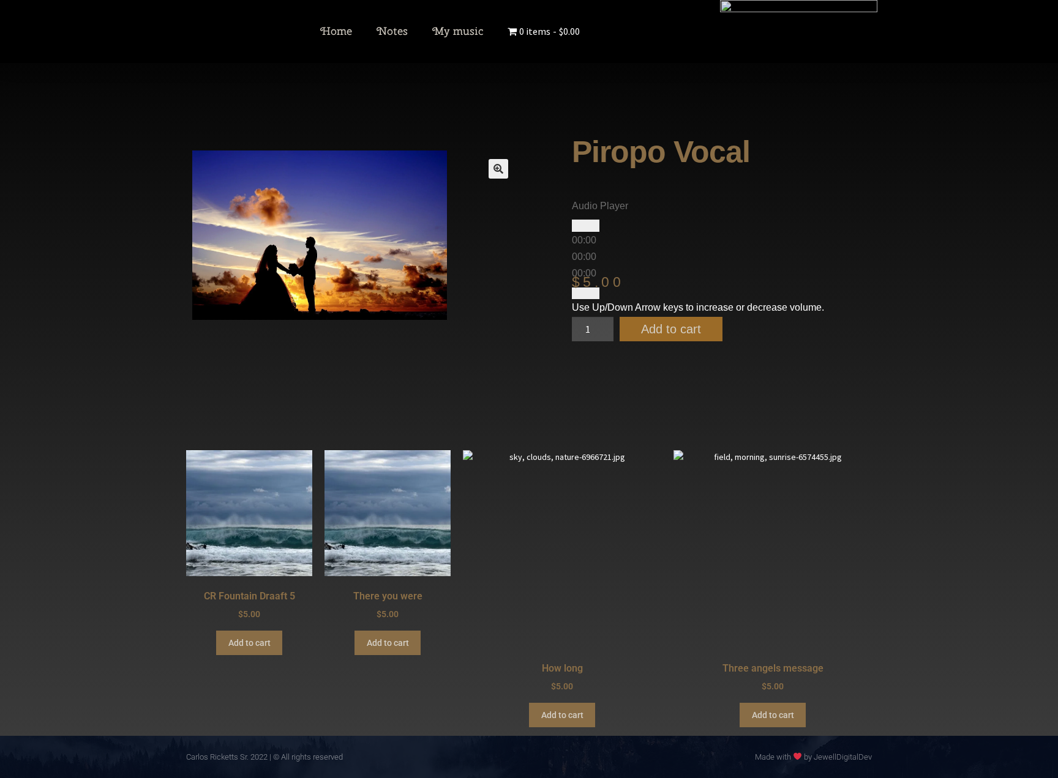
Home (336, 31)
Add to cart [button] (249, 643)
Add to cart (671, 329)
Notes (392, 31)
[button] (498, 169)
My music (457, 31)
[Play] (585, 226)
